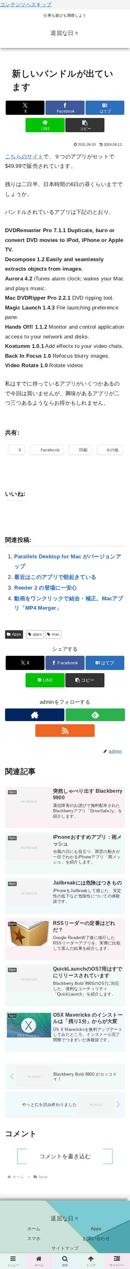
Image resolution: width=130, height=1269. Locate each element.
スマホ (34, 1238)
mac (55, 634)
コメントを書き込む (65, 1156)
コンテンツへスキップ (25, 4)
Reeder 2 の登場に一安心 (45, 588)
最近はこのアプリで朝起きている (55, 577)
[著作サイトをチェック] (34, 714)
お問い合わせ (96, 1238)
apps (37, 634)
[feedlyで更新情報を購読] (95, 714)
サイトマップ (65, 1248)
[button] (84, 125)
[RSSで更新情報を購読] (65, 730)
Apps (16, 634)
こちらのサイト (24, 157)
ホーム (34, 1228)
